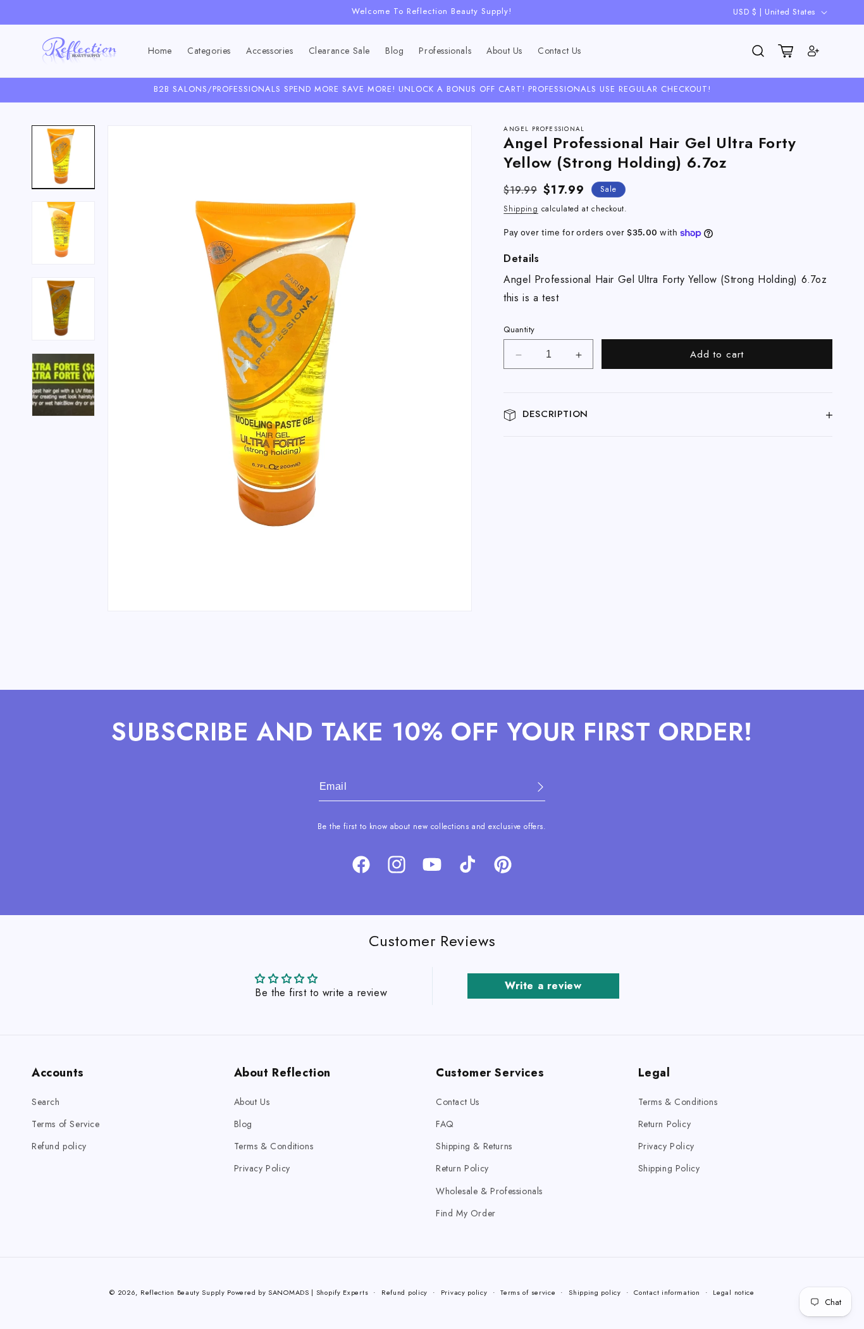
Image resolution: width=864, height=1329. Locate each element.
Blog (243, 1124)
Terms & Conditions (274, 1146)
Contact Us (457, 1101)
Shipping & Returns (474, 1146)
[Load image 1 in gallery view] (63, 157)
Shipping (520, 209)
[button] (209, 51)
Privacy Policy (262, 1169)
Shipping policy (595, 1292)
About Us (252, 1101)
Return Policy (462, 1169)
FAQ (445, 1124)
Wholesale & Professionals (489, 1191)
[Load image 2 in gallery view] (63, 233)
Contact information (667, 1292)
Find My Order (466, 1213)
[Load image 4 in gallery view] (63, 384)
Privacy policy (464, 1292)
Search (46, 1101)
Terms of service (527, 1292)
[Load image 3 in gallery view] (63, 308)
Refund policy (59, 1146)
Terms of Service (66, 1124)
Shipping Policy (669, 1169)
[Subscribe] (531, 787)
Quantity (518, 330)
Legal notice (733, 1292)
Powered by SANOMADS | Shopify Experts (297, 1292)
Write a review (543, 985)
